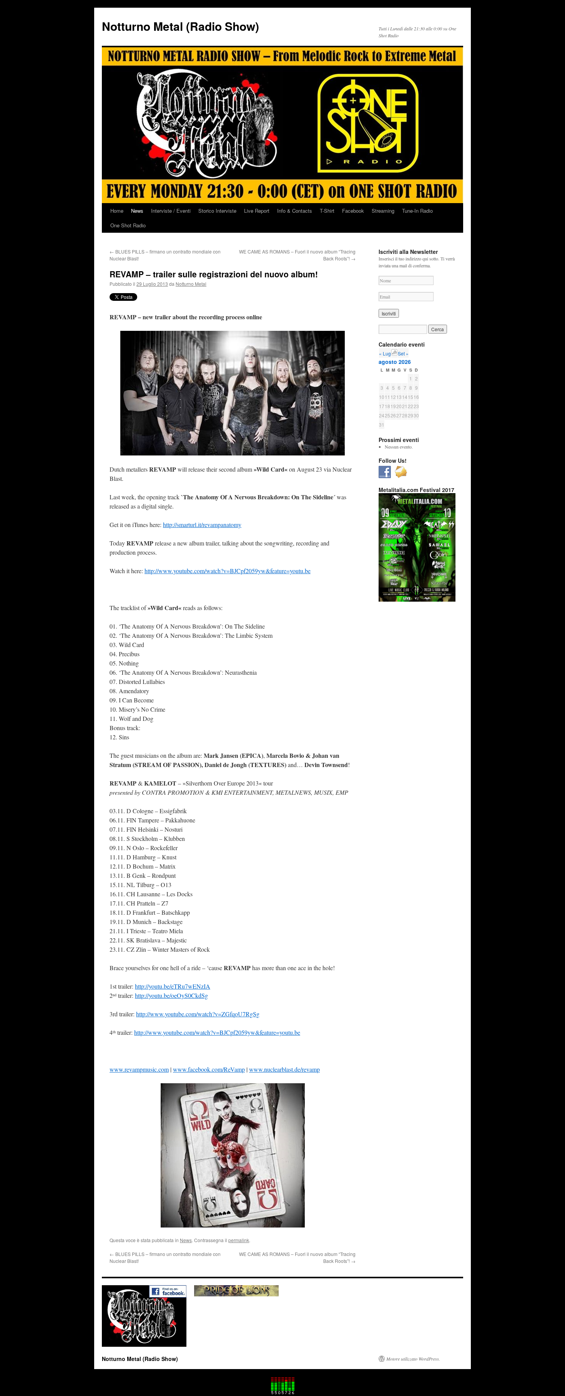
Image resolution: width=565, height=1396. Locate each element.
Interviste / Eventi (171, 210)
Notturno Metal (191, 283)
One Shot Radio (128, 225)
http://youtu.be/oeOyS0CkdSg (171, 995)
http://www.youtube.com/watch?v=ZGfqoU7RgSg (197, 1014)
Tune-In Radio (417, 210)
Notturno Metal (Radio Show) (180, 26)
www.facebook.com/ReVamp (209, 1069)
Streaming (383, 210)
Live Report (256, 210)
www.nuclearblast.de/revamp (284, 1069)
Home (116, 210)
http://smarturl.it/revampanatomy (202, 524)
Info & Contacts (294, 210)
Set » (403, 353)
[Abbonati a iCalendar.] (394, 353)
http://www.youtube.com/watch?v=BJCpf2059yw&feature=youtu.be (228, 571)
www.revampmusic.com (139, 1069)
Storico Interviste (217, 210)
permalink (238, 1240)
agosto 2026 (395, 361)
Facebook (353, 210)
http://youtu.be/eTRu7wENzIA (172, 986)
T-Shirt (327, 210)
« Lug (385, 353)
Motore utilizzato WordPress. (413, 1359)
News (137, 210)
